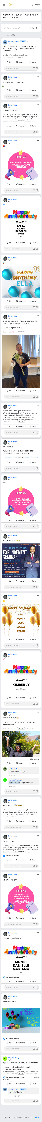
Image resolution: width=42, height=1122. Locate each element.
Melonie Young (13, 1057)
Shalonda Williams (15, 769)
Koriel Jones (12, 77)
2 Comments (34, 759)
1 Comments (34, 1077)
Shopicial (36, 1117)
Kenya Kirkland (13, 41)
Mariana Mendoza (15, 780)
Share (33, 62)
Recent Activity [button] (10, 35)
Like (9, 62)
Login (37, 4)
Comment (21, 62)
